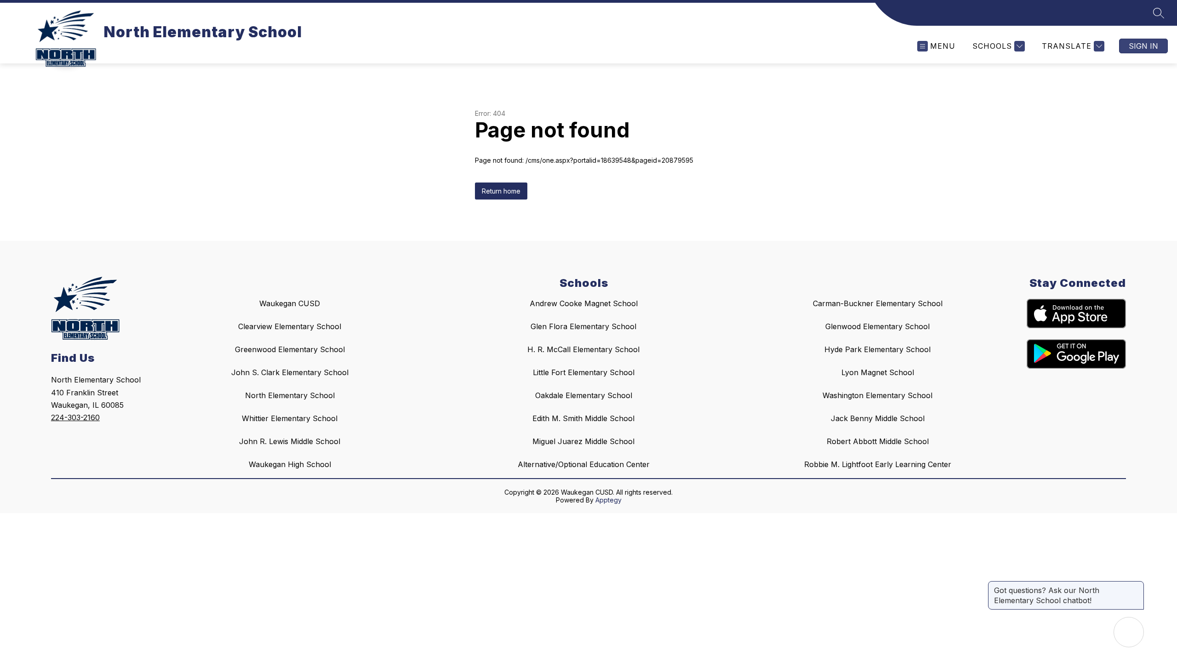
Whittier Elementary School (289, 418)
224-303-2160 (75, 417)
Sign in (1143, 46)
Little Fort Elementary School (583, 372)
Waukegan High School (290, 464)
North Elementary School (290, 395)
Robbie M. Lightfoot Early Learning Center (877, 464)
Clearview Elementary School (289, 326)
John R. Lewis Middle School (289, 441)
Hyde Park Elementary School (877, 349)
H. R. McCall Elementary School (583, 349)
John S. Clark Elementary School (290, 372)
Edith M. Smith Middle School (583, 418)
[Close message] (1136, 585)
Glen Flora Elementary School (583, 326)
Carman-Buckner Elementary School (878, 303)
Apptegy (608, 500)
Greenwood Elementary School (290, 349)
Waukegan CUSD (289, 303)
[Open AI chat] (1129, 632)
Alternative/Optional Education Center (584, 464)
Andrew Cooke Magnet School (584, 303)
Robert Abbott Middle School (878, 441)
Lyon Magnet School (877, 372)
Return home (501, 191)
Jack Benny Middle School (878, 418)
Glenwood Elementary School (877, 326)
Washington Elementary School (877, 395)
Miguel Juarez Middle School (583, 441)
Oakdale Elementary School (583, 395)
